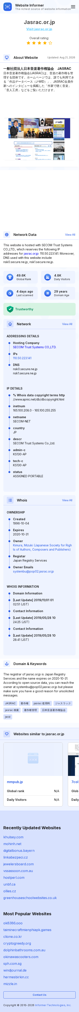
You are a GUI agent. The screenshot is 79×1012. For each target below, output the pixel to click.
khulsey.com (13, 837)
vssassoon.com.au (18, 871)
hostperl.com (13, 877)
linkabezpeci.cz (15, 857)
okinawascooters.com (20, 957)
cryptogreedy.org (17, 943)
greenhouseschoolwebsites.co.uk (30, 898)
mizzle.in (10, 984)
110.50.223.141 (22, 358)
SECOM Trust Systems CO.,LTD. (34, 347)
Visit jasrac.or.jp (39, 29)
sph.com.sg (12, 963)
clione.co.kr (12, 936)
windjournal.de (15, 970)
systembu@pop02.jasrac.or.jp (33, 571)
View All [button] (70, 234)
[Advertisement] (39, 105)
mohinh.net (12, 844)
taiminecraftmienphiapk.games (27, 930)
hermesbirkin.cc (16, 977)
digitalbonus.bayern (19, 850)
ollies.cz (9, 891)
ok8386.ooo (13, 923)
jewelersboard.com (18, 864)
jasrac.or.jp (31, 253)
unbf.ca (9, 884)
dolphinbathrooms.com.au (24, 950)
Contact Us (39, 994)
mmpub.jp (15, 782)
